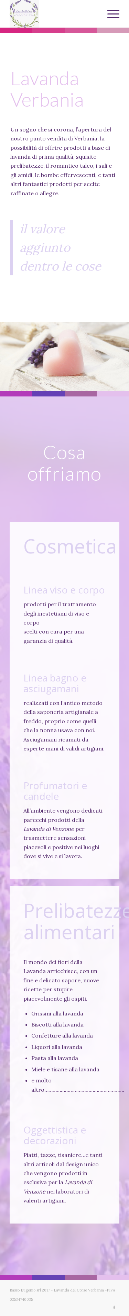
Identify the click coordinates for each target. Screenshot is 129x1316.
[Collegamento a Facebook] (114, 1307)
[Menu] (109, 14)
